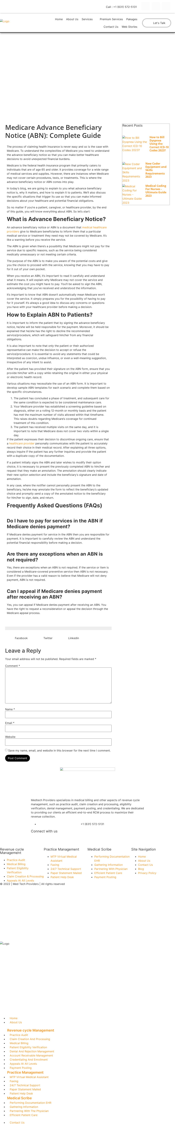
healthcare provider (22, 443)
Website (10, 736)
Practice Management (61, 849)
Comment (12, 665)
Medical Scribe (99, 849)
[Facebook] (145, 6)
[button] (87, 1030)
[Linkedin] (166, 6)
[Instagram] (156, 6)
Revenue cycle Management (12, 851)
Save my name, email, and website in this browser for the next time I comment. (59, 750)
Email (9, 723)
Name (10, 709)
